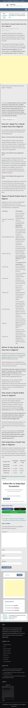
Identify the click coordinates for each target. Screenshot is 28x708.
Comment (4, 531)
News (4, 646)
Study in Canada (6, 650)
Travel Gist (5, 659)
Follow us (17, 607)
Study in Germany (7, 653)
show (14, 119)
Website (4, 561)
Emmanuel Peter (15, 28)
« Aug (3, 700)
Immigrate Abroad (7, 644)
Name (3, 550)
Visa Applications (6, 515)
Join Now (15, 605)
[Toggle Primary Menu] (26, 9)
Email (3, 555)
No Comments (6, 30)
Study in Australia (7, 648)
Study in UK (5, 655)
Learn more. (5, 637)
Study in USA (6, 657)
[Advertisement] (14, 70)
